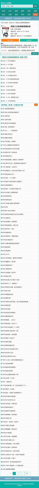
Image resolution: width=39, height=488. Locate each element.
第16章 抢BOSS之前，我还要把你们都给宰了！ (14, 163)
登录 (35, 14)
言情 (10, 14)
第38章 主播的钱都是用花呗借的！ (10, 243)
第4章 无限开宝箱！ (6, 119)
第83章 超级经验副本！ (7, 407)
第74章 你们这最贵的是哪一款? (10, 374)
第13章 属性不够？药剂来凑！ (9, 152)
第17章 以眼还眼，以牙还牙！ (9, 167)
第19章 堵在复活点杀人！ (8, 174)
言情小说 (11, 22)
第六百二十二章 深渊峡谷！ (25, 36)
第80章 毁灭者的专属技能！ (9, 396)
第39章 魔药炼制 (5, 247)
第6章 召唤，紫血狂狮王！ (8, 127)
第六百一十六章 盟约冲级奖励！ (10, 83)
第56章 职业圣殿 (5, 309)
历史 (29, 11)
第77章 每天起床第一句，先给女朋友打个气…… (14, 385)
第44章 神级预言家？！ (7, 265)
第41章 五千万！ (5, 254)
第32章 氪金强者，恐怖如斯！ (9, 221)
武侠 (16, 11)
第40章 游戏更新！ (6, 251)
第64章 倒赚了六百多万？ (8, 338)
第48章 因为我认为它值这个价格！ (10, 280)
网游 (35, 11)
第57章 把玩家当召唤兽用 (8, 312)
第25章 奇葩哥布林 (6, 196)
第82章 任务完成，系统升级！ (9, 403)
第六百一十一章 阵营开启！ (8, 101)
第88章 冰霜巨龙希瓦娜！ (8, 425)
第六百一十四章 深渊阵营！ (8, 90)
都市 (22, 11)
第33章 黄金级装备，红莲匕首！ (10, 225)
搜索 (35, 6)
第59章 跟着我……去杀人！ (9, 320)
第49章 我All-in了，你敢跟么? (9, 283)
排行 (22, 14)
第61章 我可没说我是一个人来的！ (10, 327)
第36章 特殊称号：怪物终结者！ (10, 236)
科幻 (3, 14)
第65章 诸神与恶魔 (6, 342)
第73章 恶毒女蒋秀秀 (7, 371)
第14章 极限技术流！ (7, 156)
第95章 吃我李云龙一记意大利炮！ (10, 451)
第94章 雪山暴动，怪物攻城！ (9, 447)
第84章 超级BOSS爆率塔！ (8, 411)
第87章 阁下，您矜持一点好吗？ (10, 422)
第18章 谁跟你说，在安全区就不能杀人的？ (13, 170)
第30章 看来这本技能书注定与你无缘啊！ (12, 214)
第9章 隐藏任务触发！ (7, 138)
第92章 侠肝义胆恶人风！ (8, 440)
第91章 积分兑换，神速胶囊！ (9, 436)
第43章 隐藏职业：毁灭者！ (9, 261)
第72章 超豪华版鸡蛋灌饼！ (9, 367)
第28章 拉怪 (4, 207)
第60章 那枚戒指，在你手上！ (9, 323)
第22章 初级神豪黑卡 (7, 185)
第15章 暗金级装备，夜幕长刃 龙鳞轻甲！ (13, 159)
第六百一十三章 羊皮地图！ (8, 93)
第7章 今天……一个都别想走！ (9, 130)
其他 (16, 14)
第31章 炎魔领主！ (6, 218)
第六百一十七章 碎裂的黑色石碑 (10, 79)
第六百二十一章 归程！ (7, 64)
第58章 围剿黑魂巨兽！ (7, 316)
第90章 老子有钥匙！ (7, 433)
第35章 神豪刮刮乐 (6, 232)
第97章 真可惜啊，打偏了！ (9, 458)
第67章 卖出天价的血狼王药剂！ (10, 349)
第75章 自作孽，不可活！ (8, 378)
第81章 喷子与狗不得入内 (8, 400)
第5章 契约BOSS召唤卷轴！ (9, 123)
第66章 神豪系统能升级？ (8, 345)
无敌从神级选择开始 (14, 50)
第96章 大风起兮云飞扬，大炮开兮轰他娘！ (13, 454)
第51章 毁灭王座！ (6, 291)
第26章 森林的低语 (6, 200)
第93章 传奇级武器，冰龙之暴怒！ (10, 443)
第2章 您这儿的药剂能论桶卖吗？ (10, 112)
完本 (29, 14)
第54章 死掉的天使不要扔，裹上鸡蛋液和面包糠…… (16, 301)
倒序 (36, 105)
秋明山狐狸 (17, 29)
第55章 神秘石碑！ (6, 305)
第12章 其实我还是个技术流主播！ (10, 149)
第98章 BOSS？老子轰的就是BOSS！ (11, 462)
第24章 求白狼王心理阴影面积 (9, 192)
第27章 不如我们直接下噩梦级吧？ (10, 203)
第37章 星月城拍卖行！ (7, 240)
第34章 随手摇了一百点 (7, 229)
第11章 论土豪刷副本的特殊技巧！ (10, 145)
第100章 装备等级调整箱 (8, 469)
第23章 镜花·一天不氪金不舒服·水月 (11, 189)
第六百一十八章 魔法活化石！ (9, 75)
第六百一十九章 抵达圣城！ (8, 72)
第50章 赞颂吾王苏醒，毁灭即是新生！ (12, 287)
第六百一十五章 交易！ (7, 86)
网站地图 (19, 485)
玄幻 (10, 11)
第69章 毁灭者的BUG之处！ (9, 356)
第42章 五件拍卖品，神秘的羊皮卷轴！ (12, 258)
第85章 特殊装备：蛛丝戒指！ (9, 414)
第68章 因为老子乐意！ (7, 352)
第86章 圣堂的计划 (6, 418)
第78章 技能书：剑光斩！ (8, 389)
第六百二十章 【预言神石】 (8, 68)
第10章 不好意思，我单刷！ (9, 141)
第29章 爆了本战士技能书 (8, 210)
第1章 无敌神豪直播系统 (8, 109)
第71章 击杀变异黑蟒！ (7, 363)
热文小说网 (6, 2)
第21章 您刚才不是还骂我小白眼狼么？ (12, 181)
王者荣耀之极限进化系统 (28, 50)
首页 (3, 11)
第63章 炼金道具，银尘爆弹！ (9, 334)
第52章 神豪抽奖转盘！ (7, 294)
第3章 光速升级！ (6, 116)
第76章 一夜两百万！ (7, 382)
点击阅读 (28, 40)
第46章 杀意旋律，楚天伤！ (9, 272)
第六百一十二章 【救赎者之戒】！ (10, 97)
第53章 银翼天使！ (6, 298)
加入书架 (10, 40)
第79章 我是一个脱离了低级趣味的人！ (12, 393)
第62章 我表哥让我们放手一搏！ (10, 331)
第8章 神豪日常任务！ (7, 134)
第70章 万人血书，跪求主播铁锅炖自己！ (12, 360)
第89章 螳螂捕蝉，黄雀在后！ (9, 429)
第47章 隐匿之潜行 (6, 276)
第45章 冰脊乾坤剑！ (7, 269)
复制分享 (34, 53)
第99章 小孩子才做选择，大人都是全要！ (12, 465)
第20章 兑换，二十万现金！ (9, 178)
